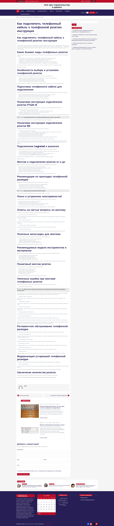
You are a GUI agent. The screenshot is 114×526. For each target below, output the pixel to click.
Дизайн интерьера (31, 11)
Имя (18, 459)
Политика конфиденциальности (87, 499)
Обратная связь (84, 497)
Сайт (18, 465)
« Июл (39, 513)
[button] (95, 481)
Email (45, 459)
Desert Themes (47, 523)
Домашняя (18, 17)
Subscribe (92, 12)
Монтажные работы (42, 11)
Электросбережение (25, 14)
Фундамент (67, 11)
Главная (22, 11)
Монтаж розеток (23, 34)
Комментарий (20, 449)
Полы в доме (59, 11)
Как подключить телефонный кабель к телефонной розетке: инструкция (32, 17)
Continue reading (43, 417)
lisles (19, 34)
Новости (51, 11)
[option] (30, 485)
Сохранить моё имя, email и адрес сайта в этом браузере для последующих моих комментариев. (40, 470)
